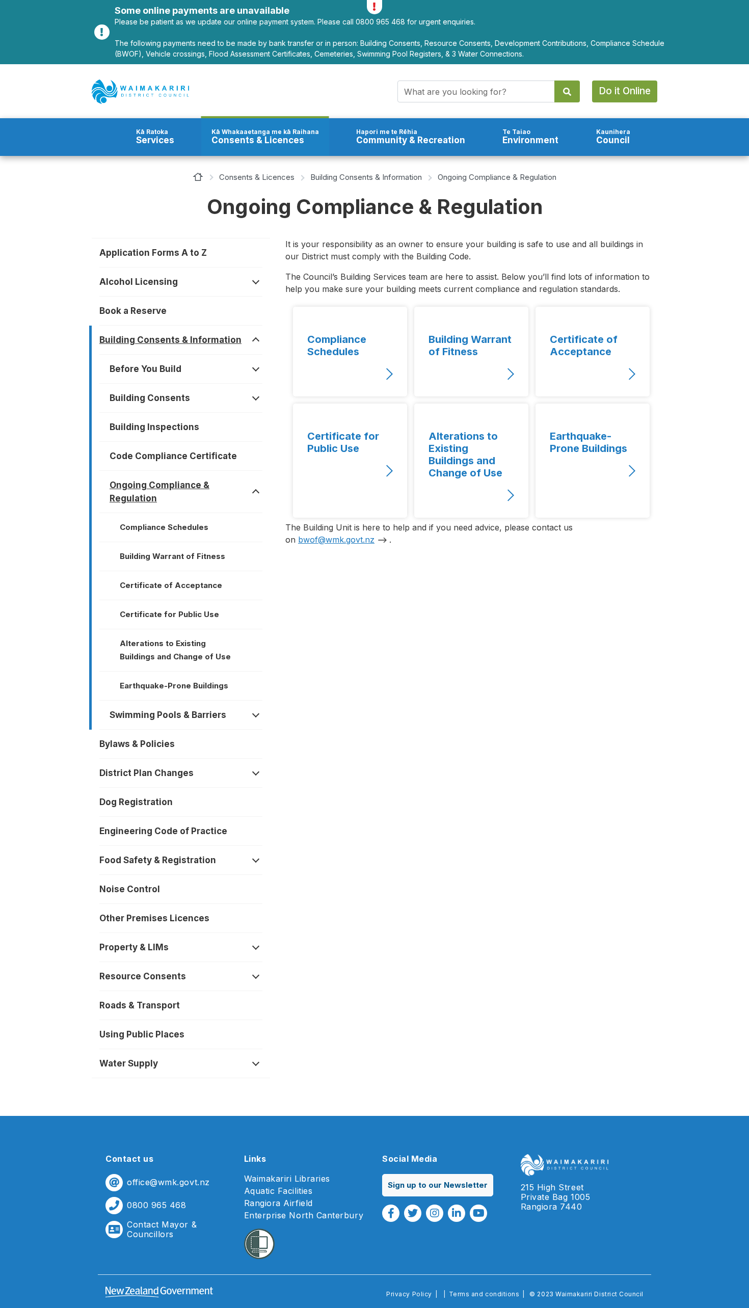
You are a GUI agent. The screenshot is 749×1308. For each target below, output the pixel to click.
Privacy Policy (409, 1294)
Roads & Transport (139, 1005)
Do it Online (625, 91)
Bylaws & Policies (137, 744)
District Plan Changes (146, 773)
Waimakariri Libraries (287, 1179)
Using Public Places (141, 1034)
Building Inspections (154, 427)
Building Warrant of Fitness (172, 556)
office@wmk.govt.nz (168, 1182)
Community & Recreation (410, 137)
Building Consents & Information (366, 177)
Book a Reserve (133, 311)
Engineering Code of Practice (163, 831)
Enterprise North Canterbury (304, 1215)
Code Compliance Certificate (173, 456)
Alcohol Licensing (138, 282)
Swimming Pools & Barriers (168, 715)
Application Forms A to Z (153, 253)
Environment (530, 137)
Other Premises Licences (154, 918)
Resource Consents (142, 976)
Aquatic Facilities (278, 1191)
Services (155, 137)
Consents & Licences (265, 137)
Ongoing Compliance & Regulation (159, 491)
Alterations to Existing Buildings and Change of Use (175, 649)
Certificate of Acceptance (171, 585)
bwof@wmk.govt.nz (336, 540)
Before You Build (145, 369)
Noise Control (129, 889)
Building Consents (150, 398)
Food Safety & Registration (157, 860)
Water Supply (128, 1063)
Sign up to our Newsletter (438, 1185)
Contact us (129, 1159)
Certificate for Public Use (169, 614)
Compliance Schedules (164, 527)
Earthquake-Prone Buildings (174, 685)
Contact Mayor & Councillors (162, 1229)
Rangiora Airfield (278, 1203)
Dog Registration (136, 802)
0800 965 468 (156, 1205)
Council (613, 137)
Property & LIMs (134, 947)
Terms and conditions (484, 1294)
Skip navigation (374, 64)
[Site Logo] (140, 91)
